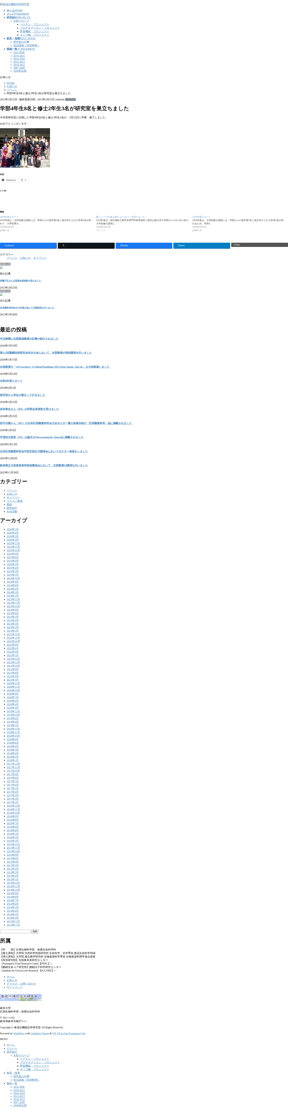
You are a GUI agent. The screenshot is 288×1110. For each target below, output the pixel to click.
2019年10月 (13, 714)
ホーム (11, 976)
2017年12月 (13, 763)
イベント (70, 99)
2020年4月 (13, 704)
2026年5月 (13, 529)
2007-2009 (19, 67)
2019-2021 (19, 55)
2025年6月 (13, 560)
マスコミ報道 (15, 501)
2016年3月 (13, 833)
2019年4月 (13, 721)
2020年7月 (13, 697)
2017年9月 (13, 774)
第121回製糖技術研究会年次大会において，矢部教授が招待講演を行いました (46, 352)
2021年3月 (13, 679)
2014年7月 (13, 900)
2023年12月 (13, 599)
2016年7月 (13, 823)
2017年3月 (13, 795)
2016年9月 (13, 816)
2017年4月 (13, 791)
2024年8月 (13, 585)
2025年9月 (13, 553)
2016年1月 (13, 840)
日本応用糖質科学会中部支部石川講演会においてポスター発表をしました (44, 451)
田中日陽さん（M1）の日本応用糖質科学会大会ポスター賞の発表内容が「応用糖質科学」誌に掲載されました (66, 423)
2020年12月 (13, 683)
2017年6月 (13, 784)
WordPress (19, 1033)
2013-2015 (19, 61)
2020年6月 (13, 700)
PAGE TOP (279, 1073)
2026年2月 (13, 539)
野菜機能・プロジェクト (34, 31)
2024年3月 (13, 592)
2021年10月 (13, 665)
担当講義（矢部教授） (26, 45)
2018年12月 (13, 728)
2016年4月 (13, 830)
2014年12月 (13, 882)
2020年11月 (13, 686)
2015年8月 (13, 858)
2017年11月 (13, 767)
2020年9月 (13, 693)
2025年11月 (13, 546)
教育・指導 (13, 1072)
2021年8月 (13, 672)
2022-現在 (19, 52)
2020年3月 (13, 707)
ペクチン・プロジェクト (34, 24)
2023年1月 (13, 630)
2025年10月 (13, 550)
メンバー (12, 1048)
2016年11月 (13, 809)
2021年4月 (13, 676)
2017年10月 (13, 770)
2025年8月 (13, 557)
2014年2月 (13, 917)
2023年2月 (13, 627)
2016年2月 (13, 837)
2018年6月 (13, 746)
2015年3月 (13, 872)
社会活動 (12, 511)
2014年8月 (13, 896)
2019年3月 (13, 725)
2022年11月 (13, 637)
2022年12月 (13, 634)
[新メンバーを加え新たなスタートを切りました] (144, 223)
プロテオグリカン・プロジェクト (40, 28)
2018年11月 (13, 732)
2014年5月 (13, 907)
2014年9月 (13, 893)
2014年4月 (13, 910)
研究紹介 (12, 508)
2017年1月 (13, 802)
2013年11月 (13, 924)
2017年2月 (13, 798)
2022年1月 (13, 655)
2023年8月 (13, 613)
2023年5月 (13, 616)
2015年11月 (13, 847)
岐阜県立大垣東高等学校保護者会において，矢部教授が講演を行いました (44, 465)
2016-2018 (19, 58)
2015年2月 (13, 875)
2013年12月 (13, 921)
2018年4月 (13, 753)
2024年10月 (13, 578)
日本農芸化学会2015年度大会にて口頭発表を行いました (27, 307)
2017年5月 (13, 788)
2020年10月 (13, 690)
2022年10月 (13, 641)
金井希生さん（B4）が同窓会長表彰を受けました (29, 409)
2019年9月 (13, 718)
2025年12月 (13, 543)
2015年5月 (13, 865)
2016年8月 (13, 819)
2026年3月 (13, 536)
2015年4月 (13, 868)
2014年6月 (13, 903)
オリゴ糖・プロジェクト (34, 35)
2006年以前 (20, 71)
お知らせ (25, 258)
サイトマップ (15, 987)
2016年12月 (13, 805)
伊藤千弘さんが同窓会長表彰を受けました (20, 280)
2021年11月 (13, 662)
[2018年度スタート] (48, 223)
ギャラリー (40, 258)
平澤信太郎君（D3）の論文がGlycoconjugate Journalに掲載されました (42, 437)
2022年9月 (13, 644)
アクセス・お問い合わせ (21, 983)
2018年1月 (13, 760)
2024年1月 (13, 595)
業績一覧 (12, 1083)
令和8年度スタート (11, 380)
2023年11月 (13, 602)
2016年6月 (13, 826)
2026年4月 (13, 532)
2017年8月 (13, 777)
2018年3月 (13, 756)
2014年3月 (13, 914)
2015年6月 (13, 861)
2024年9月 (13, 581)
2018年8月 (13, 742)
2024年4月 (13, 588)
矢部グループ (21, 21)
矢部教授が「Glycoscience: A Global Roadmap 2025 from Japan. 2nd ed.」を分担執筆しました (55, 366)
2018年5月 (13, 749)
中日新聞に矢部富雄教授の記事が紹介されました (29, 338)
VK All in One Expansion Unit (68, 1033)
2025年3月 (13, 571)
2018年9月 (13, 739)
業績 (9, 504)
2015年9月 (13, 854)
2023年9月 (13, 609)
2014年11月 (13, 886)
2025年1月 (13, 574)
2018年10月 (13, 735)
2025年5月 (13, 564)
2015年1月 (13, 879)
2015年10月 (13, 851)
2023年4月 (13, 620)
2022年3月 (13, 651)
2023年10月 (13, 606)
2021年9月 (13, 669)
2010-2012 (19, 64)
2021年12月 (13, 658)
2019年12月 (13, 711)
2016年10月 (13, 812)
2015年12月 (13, 844)
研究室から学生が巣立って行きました (22, 395)
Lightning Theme (40, 1033)
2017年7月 (13, 781)
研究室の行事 (21, 42)
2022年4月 (13, 648)
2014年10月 (13, 889)
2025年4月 (13, 567)
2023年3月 (13, 623)
